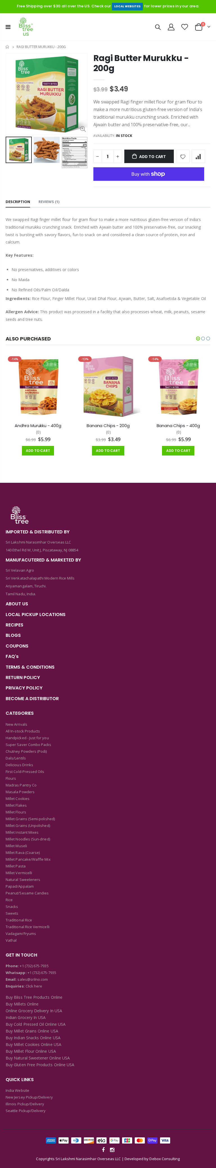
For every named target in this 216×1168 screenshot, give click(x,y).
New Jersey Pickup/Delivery (29, 1097)
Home (8, 46)
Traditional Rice (19, 920)
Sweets (12, 913)
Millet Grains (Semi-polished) (30, 818)
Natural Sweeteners (23, 879)
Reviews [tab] (49, 201)
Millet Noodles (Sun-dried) (28, 839)
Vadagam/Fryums (21, 933)
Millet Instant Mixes (22, 832)
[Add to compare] (198, 156)
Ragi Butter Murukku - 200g (141, 63)
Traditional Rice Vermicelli (28, 926)
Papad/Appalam (20, 886)
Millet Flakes (16, 805)
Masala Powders (20, 791)
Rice (9, 899)
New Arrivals (16, 724)
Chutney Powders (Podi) (26, 751)
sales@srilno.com (32, 979)
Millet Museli (16, 845)
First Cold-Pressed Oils (25, 771)
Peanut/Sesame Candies (27, 893)
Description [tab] (18, 201)
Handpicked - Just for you (27, 737)
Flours (11, 778)
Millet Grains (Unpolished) (28, 825)
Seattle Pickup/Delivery (26, 1110)
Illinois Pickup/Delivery (25, 1103)
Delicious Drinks (19, 764)
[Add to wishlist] (183, 156)
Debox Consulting (164, 1158)
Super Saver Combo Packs (28, 744)
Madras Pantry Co (21, 785)
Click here (34, 986)
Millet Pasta (16, 866)
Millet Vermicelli (19, 872)
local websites (127, 6)
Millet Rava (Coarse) (23, 852)
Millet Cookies (18, 798)
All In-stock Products (23, 731)
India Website (17, 1090)
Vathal (11, 940)
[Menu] (8, 27)
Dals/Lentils (16, 758)
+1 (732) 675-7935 (34, 965)
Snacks (12, 906)
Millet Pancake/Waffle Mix (28, 859)
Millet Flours (16, 812)
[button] (198, 338)
